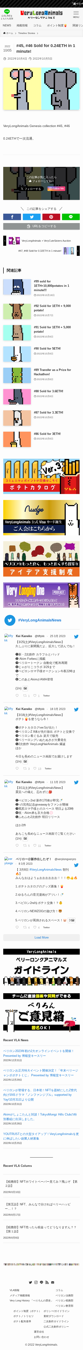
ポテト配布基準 (22, 1321)
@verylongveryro (65, 859)
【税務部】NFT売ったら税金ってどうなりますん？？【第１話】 (41, 1229)
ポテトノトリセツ (23, 1316)
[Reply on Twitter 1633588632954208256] (18, 928)
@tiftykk (39, 636)
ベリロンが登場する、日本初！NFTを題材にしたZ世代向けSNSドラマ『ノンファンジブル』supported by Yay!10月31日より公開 (40, 1094)
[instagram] (36, 1282)
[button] (12, 217)
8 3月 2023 (26, 863)
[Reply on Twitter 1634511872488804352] (18, 846)
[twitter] (30, 1282)
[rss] (47, 1282)
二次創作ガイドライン (56, 1321)
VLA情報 (14, 1290)
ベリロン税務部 (64, 1300)
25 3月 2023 (57, 636)
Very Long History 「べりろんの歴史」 (31, 1300)
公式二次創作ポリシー (56, 1326)
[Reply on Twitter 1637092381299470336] (18, 769)
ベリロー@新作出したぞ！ (34, 859)
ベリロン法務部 (64, 1295)
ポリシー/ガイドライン (57, 1311)
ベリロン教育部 (64, 1305)
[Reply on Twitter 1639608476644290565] (18, 696)
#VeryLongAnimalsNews (46, 869)
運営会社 (39, 1331)
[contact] (52, 1282)
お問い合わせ (41, 1337)
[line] (41, 1282)
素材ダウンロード (54, 1316)
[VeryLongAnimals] (41, 14)
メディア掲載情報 (20, 1295)
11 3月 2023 (57, 782)
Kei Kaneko (24, 636)
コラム (59, 1290)
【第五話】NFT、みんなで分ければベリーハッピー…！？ (38, 1206)
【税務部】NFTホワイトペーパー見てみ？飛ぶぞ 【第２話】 (41, 1183)
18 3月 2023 (57, 709)
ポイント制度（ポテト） (27, 1311)
